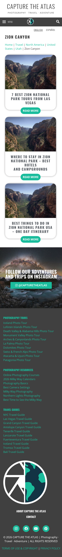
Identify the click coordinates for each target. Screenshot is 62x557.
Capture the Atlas (31, 6)
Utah (19, 48)
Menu (10, 21)
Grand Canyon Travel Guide (20, 423)
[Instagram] (16, 528)
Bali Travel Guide (13, 452)
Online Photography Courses (21, 375)
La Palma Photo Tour (16, 343)
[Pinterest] (46, 528)
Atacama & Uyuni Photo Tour (21, 356)
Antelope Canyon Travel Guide (22, 427)
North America (35, 45)
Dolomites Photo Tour (17, 347)
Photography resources (18, 370)
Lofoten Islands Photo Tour (20, 327)
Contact (31, 517)
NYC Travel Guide (14, 415)
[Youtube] (36, 528)
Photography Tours (15, 318)
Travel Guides (11, 410)
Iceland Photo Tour (15, 323)
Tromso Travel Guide (16, 448)
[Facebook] (26, 528)
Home (9, 45)
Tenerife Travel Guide (16, 431)
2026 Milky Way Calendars (19, 379)
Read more (31, 111)
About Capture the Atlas (31, 511)
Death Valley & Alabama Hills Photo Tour (28, 331)
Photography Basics (15, 383)
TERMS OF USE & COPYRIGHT (20, 548)
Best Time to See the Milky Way (22, 400)
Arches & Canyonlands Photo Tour (24, 339)
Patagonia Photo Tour (17, 360)
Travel (19, 45)
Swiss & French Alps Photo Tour (23, 352)
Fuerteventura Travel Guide (20, 439)
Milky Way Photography (18, 391)
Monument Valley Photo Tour (21, 335)
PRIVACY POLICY (50, 548)
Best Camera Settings (16, 387)
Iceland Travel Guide (16, 443)
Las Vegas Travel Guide (17, 419)
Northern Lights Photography (21, 395)
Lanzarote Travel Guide (17, 435)
